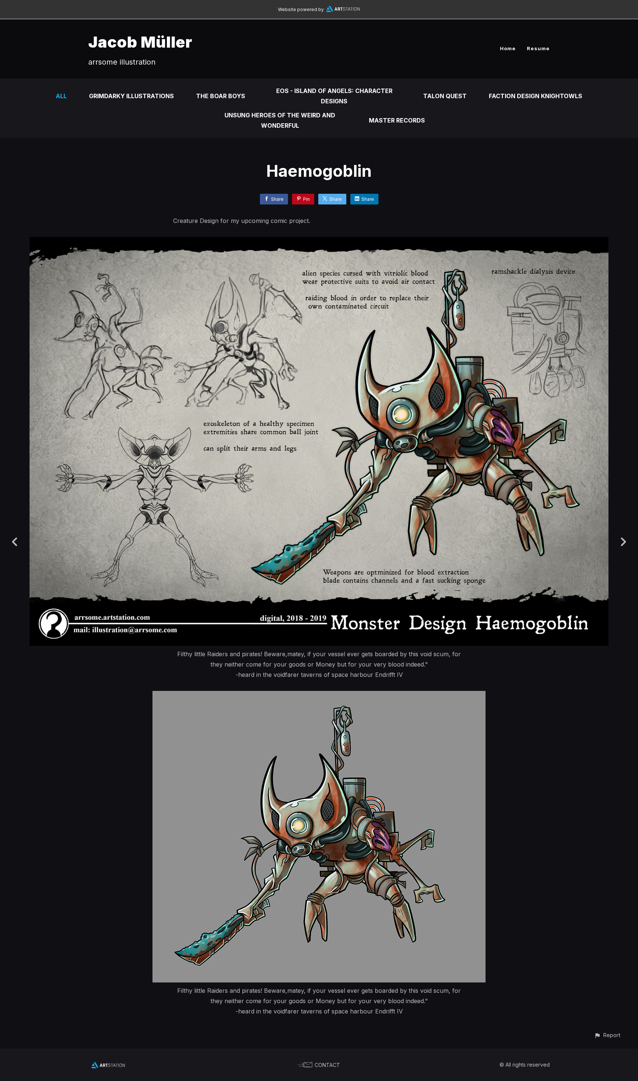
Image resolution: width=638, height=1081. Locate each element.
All (61, 96)
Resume (538, 48)
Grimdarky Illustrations (131, 96)
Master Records (397, 120)
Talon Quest (445, 96)
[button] (607, 1035)
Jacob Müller (140, 41)
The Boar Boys (220, 96)
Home (508, 48)
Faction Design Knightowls (535, 96)
